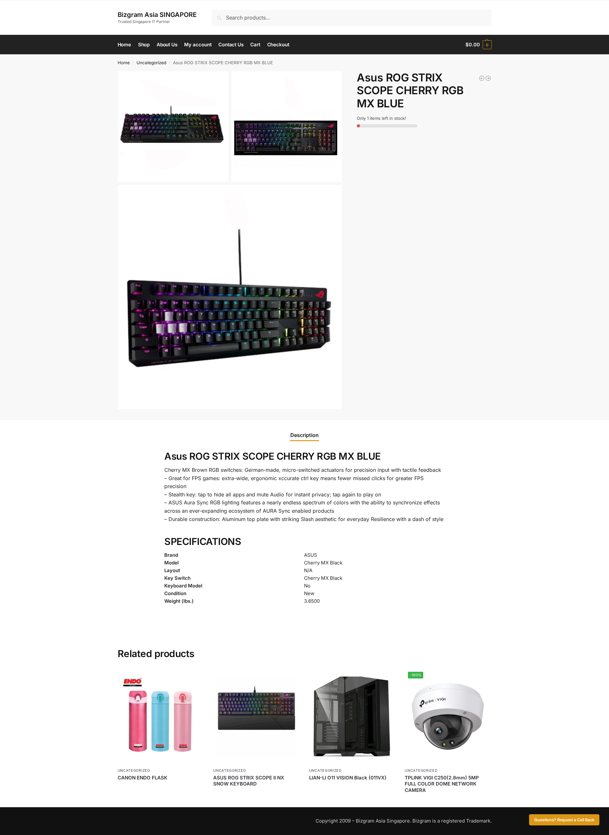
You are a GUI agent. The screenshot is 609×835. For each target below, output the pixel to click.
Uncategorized (151, 62)
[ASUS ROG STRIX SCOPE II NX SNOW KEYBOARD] (256, 716)
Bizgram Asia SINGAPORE (157, 15)
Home (124, 62)
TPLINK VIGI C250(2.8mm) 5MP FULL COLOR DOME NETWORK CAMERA (442, 784)
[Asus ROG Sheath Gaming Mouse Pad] (482, 78)
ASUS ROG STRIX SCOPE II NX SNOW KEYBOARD (248, 781)
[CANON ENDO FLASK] (161, 716)
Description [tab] (304, 435)
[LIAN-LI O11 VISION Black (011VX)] (352, 716)
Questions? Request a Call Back (564, 819)
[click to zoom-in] (173, 126)
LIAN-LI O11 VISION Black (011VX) (347, 778)
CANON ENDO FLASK (143, 778)
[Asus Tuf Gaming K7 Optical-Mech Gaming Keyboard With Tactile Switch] (488, 78)
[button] (478, 44)
